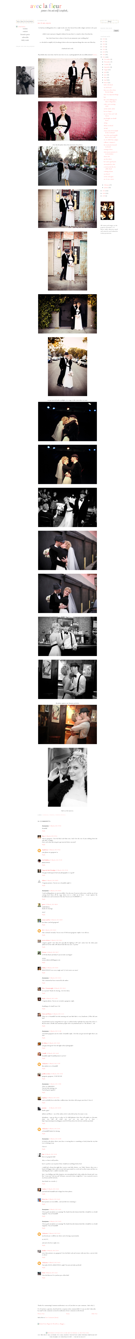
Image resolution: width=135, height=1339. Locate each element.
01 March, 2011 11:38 (55, 1031)
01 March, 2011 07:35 (56, 860)
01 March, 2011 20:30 (55, 1108)
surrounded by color (109, 164)
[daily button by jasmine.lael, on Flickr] (25, 41)
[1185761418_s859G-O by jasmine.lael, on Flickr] (67, 570)
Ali (43, 930)
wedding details (60, 815)
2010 (104, 191)
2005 (104, 196)
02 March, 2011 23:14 (54, 1233)
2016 (104, 44)
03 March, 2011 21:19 (52, 1250)
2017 (104, 41)
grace (43, 904)
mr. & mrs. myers (44, 23)
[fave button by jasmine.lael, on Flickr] (25, 35)
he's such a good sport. (110, 162)
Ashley (44, 968)
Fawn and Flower (47, 1014)
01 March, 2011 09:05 (56, 920)
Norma (44, 952)
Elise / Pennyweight (47, 988)
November (107, 62)
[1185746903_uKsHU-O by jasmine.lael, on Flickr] (67, 186)
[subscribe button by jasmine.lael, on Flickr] (25, 38)
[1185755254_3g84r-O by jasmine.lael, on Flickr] (67, 527)
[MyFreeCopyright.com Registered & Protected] (67, 1333)
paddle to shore (46, 1074)
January (106, 187)
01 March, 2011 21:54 (51, 1154)
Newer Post (41, 1314)
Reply (43, 831)
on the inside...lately (109, 109)
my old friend (107, 87)
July (105, 72)
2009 (104, 193)
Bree (43, 836)
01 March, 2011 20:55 (55, 1139)
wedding (52, 815)
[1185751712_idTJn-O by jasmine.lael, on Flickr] (67, 396)
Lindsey (44, 1189)
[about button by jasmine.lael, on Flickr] (20, 27)
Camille (44, 1053)
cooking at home (108, 171)
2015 (104, 47)
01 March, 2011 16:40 (53, 1053)
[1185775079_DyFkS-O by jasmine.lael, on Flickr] (67, 656)
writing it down (108, 149)
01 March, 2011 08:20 (52, 880)
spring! (106, 128)
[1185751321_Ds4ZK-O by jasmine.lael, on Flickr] (67, 333)
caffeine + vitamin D (109, 142)
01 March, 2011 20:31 (54, 1129)
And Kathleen (46, 860)
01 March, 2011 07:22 (54, 850)
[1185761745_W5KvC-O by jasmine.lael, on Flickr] (67, 613)
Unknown (45, 1063)
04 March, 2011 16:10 (54, 1262)
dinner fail (107, 156)
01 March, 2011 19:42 (57, 1074)
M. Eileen (44, 1043)
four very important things (111, 94)
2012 (104, 54)
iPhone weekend (108, 125)
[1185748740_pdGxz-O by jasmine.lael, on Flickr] (67, 228)
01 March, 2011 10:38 (51, 998)
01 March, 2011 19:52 (55, 1084)
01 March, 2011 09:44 (60, 988)
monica (95, 55)
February (107, 185)
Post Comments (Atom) (51, 1317)
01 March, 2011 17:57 (54, 1063)
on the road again (108, 176)
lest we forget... (108, 111)
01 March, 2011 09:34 (52, 968)
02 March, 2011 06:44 (54, 1199)
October (106, 64)
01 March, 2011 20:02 (53, 1098)
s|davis (44, 880)
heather (44, 1250)
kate (43, 1154)
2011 (104, 57)
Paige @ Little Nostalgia (48, 870)
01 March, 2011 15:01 (54, 1043)
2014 (104, 49)
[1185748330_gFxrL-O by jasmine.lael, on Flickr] (67, 141)
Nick (43, 1273)
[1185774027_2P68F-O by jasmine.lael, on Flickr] (67, 744)
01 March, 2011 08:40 (55, 891)
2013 (104, 52)
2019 (104, 39)
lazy (105, 97)
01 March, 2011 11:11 (58, 1014)
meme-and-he (46, 920)
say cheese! (107, 174)
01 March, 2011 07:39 (62, 870)
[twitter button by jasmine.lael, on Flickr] (25, 29)
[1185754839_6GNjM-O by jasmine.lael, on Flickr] (67, 484)
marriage (45, 815)
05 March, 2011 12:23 (51, 1273)
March (106, 82)
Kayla (43, 998)
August (106, 70)
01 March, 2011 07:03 (55, 826)
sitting (105, 123)
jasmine (44, 1108)
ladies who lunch (108, 85)
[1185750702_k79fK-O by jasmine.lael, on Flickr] (67, 807)
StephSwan (45, 850)
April (105, 80)
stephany (44, 1098)
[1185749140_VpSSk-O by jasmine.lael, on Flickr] (67, 290)
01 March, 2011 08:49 (52, 904)
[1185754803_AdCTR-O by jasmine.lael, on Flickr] (67, 441)
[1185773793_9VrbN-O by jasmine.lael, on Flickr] (67, 699)
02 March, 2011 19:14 (55, 1209)
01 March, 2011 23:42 (53, 1189)
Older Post (94, 1314)
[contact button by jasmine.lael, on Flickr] (25, 32)
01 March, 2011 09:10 (50, 930)
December (107, 59)
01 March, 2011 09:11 (56, 940)
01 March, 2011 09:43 (55, 978)
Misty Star (45, 1199)
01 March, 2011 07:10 (51, 836)
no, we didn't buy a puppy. (111, 140)
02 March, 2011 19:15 (55, 1221)
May (105, 77)
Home (68, 1314)
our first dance (108, 159)
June (105, 75)
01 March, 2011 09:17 (52, 952)
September (107, 67)
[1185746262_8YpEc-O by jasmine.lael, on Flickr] (67, 98)
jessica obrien (46, 940)
